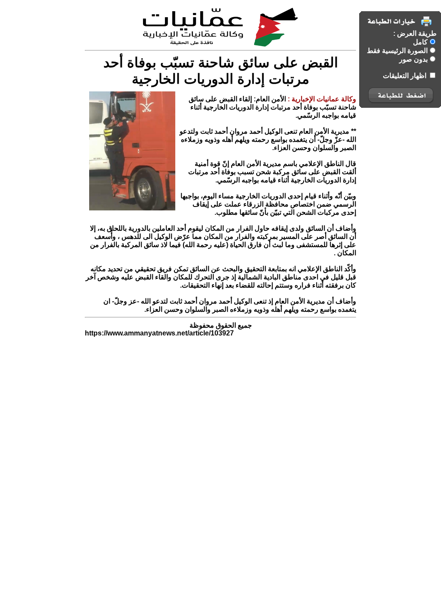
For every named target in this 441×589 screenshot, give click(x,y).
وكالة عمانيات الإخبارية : (321, 99)
